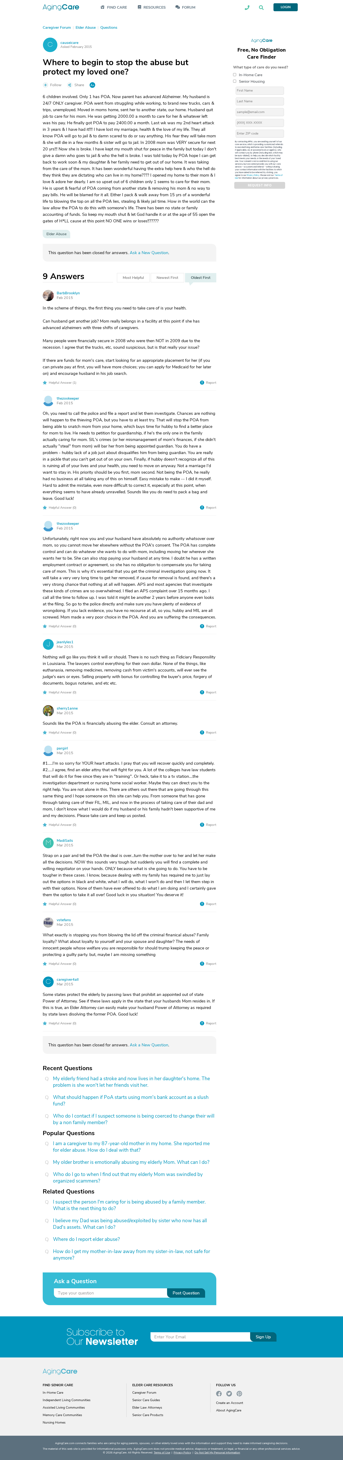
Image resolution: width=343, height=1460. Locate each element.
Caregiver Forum (144, 1392)
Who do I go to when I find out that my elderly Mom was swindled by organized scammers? (128, 1177)
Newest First (167, 277)
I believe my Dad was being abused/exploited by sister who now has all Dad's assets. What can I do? (130, 1223)
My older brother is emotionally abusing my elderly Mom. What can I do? (131, 1162)
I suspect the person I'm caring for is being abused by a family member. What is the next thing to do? (129, 1205)
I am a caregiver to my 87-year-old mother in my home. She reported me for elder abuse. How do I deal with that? (131, 1146)
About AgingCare (228, 1410)
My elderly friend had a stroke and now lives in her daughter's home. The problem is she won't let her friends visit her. (131, 1081)
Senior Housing (252, 81)
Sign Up (263, 1337)
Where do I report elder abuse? (86, 1239)
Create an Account (229, 1403)
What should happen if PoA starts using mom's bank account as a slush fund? (131, 1100)
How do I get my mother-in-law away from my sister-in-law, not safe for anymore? (131, 1254)
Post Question (186, 1293)
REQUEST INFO (260, 185)
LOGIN (285, 7)
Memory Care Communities (62, 1415)
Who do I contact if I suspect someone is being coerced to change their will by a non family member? (133, 1119)
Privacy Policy (253, 175)
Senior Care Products (147, 1415)
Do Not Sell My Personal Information (217, 1452)
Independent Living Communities (67, 1400)
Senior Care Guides (146, 1400)
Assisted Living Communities (64, 1407)
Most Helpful (133, 277)
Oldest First (200, 277)
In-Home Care (250, 75)
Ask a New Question (149, 253)
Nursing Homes (54, 1422)
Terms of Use (162, 1452)
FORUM (188, 7)
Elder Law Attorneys (147, 1407)
